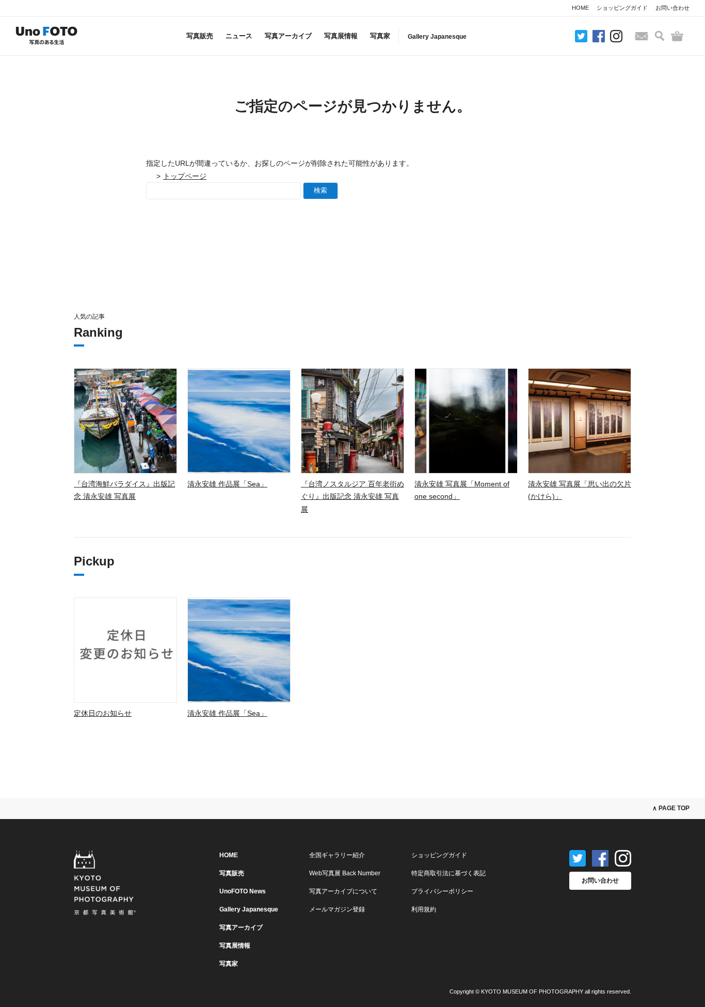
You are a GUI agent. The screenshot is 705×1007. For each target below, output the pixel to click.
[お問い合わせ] (641, 36)
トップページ (184, 176)
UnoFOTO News (242, 891)
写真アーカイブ (288, 36)
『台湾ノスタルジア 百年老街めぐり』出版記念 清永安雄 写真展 (352, 496)
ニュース (239, 36)
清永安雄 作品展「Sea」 (227, 484)
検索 (320, 190)
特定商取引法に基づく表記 (448, 873)
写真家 (380, 36)
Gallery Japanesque (437, 37)
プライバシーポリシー (442, 891)
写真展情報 (341, 36)
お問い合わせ (672, 8)
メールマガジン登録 (337, 909)
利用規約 (423, 909)
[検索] (659, 35)
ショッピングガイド (622, 8)
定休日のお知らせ (103, 713)
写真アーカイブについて (343, 891)
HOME (580, 8)
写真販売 (199, 36)
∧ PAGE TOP (671, 808)
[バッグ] (677, 36)
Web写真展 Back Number (344, 873)
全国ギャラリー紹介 (337, 855)
